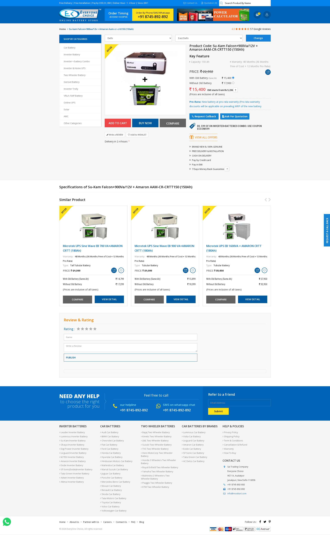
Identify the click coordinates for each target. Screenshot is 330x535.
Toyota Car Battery (111, 502)
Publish (71, 357)
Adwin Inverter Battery (72, 477)
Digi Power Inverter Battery (74, 448)
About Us (74, 522)
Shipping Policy (231, 436)
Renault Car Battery (111, 490)
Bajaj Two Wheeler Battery (156, 432)
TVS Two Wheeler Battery (155, 448)
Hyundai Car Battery (112, 457)
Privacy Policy (230, 432)
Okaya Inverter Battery (72, 444)
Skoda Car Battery (110, 494)
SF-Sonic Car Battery (193, 452)
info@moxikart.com (236, 493)
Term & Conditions (233, 440)
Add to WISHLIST (138, 134)
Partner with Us (91, 522)
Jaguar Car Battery (110, 473)
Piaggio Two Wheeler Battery (157, 482)
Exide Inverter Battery (71, 465)
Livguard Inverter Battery (73, 452)
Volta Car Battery (192, 436)
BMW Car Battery (110, 436)
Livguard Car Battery (193, 440)
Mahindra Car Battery (112, 465)
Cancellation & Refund (235, 444)
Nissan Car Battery (111, 485)
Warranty (228, 448)
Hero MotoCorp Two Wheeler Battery (157, 454)
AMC (66, 116)
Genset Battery (72, 81)
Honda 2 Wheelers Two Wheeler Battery (158, 462)
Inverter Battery (72, 54)
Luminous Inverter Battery (74, 436)
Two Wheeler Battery (75, 75)
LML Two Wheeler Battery (155, 440)
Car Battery (69, 47)
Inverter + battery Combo (77, 61)
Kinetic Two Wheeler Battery (157, 436)
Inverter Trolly (71, 88)
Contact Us (191, 3)
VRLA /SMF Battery (73, 95)
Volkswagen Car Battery (113, 510)
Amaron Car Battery (193, 444)
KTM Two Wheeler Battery (155, 486)
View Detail (109, 299)
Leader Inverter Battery (72, 432)
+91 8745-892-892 (153, 16)
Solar (66, 109)
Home (62, 29)
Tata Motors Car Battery (113, 498)
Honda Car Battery (111, 452)
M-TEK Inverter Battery (72, 457)
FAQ (133, 522)
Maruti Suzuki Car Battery (114, 469)
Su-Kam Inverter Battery (73, 440)
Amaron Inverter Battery (73, 461)
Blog (141, 522)
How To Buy (229, 452)
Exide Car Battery (192, 448)
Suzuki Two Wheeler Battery (157, 444)
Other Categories (73, 123)
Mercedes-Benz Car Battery (115, 481)
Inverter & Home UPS (75, 68)
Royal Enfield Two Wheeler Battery (160, 467)
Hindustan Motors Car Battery (117, 461)
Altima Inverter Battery (72, 481)
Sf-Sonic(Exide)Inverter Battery (76, 469)
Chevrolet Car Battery (112, 440)
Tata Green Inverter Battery (74, 473)
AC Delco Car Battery (194, 461)
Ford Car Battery (109, 448)
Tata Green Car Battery (195, 457)
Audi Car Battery (109, 432)
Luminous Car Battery (194, 432)
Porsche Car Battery (111, 477)
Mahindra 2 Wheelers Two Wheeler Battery (155, 477)
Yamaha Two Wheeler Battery (157, 471)
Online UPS (69, 102)
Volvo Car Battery (110, 506)
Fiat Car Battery (109, 444)
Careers (107, 522)
